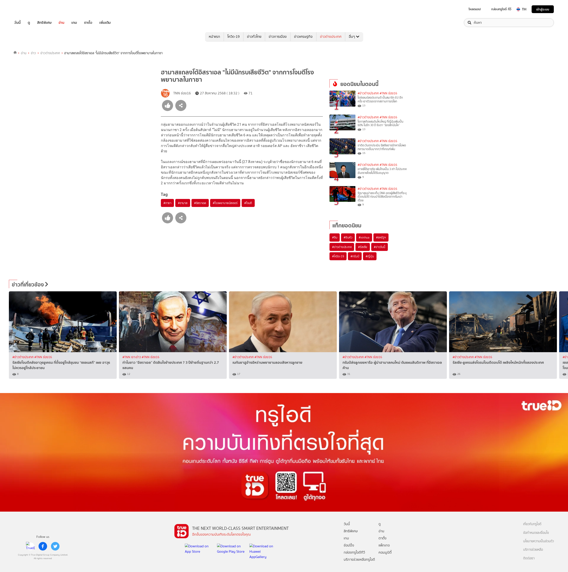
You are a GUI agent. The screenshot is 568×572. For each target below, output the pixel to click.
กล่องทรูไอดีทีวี (354, 552)
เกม (74, 22)
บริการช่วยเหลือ (533, 549)
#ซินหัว (348, 237)
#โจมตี (248, 203)
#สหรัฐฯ (381, 237)
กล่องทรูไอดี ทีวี (501, 9)
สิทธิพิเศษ (44, 22)
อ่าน (61, 22)
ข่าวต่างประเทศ (330, 36)
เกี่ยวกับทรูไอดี (532, 524)
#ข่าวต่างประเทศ (368, 93)
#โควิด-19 (338, 256)
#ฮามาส (182, 203)
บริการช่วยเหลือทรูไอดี (359, 559)
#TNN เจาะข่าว (132, 357)
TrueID (27, 9)
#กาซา (167, 203)
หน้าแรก (214, 36)
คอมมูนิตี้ (385, 552)
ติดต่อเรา (529, 558)
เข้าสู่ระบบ (542, 9)
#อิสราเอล (200, 203)
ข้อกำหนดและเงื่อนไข (536, 532)
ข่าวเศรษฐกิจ (303, 36)
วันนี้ (17, 22)
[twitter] (55, 546)
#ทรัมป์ (355, 256)
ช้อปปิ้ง (349, 545)
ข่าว (33, 53)
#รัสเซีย (362, 247)
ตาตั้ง (88, 22)
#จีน (334, 237)
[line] (30, 546)
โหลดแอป (475, 9)
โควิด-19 (233, 36)
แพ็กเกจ (384, 545)
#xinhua (364, 237)
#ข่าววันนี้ (379, 247)
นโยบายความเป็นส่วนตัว (538, 541)
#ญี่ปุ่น (370, 256)
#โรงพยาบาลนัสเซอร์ (225, 203)
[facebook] (42, 546)
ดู (29, 22)
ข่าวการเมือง (278, 36)
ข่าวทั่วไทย (254, 36)
